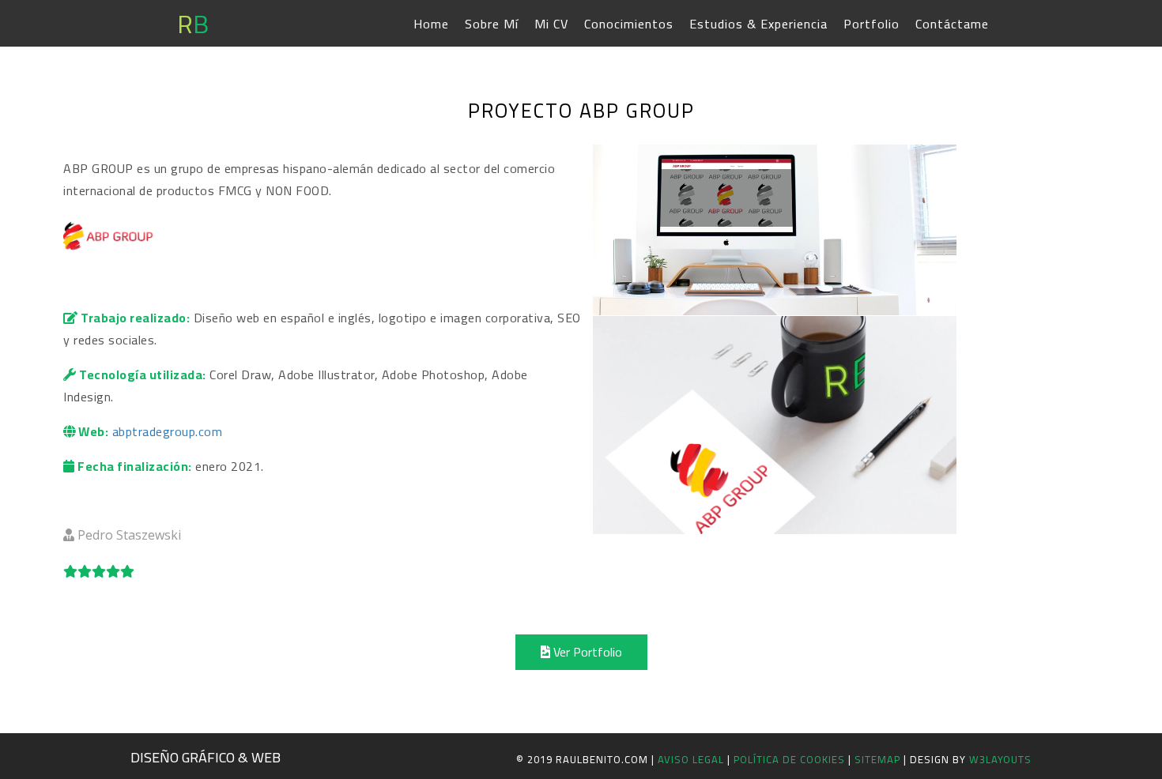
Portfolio (871, 24)
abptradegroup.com (167, 431)
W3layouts (1000, 759)
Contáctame (952, 24)
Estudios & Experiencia (758, 24)
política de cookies (791, 759)
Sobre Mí (492, 24)
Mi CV (551, 24)
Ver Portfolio (586, 652)
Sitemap (879, 759)
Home (431, 24)
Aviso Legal (691, 759)
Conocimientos (628, 24)
